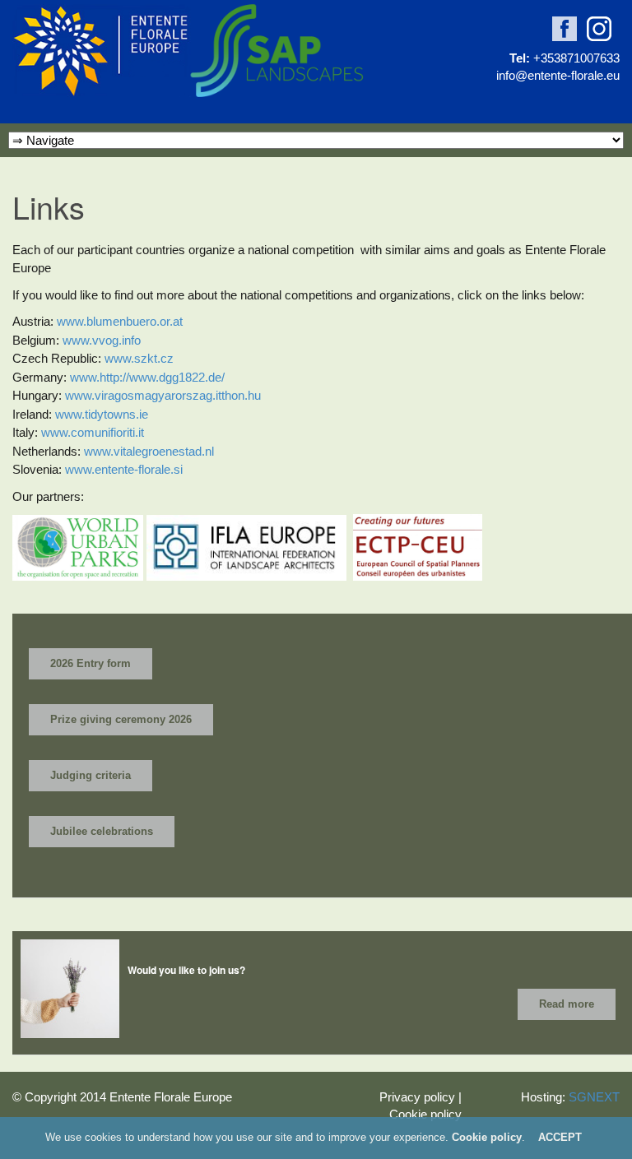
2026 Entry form (90, 663)
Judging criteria (90, 775)
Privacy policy (417, 1097)
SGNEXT (594, 1097)
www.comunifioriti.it (92, 432)
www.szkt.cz (139, 358)
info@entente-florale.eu (558, 75)
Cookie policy (425, 1114)
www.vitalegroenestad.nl (149, 451)
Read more (566, 1004)
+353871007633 (576, 58)
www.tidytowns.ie (101, 414)
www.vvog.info (102, 340)
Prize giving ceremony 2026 (121, 719)
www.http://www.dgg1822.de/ (147, 377)
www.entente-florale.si (124, 469)
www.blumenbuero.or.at (120, 321)
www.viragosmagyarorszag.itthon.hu (163, 395)
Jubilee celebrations (101, 831)
